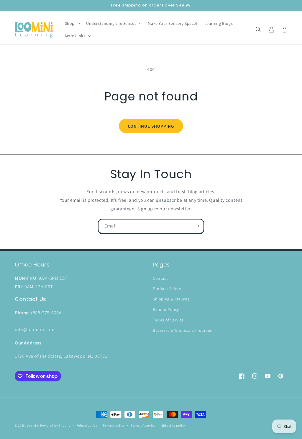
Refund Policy (166, 309)
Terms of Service (168, 320)
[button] (72, 23)
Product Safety (167, 288)
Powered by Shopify (55, 425)
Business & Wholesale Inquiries (182, 330)
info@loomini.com (35, 329)
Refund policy (86, 425)
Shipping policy (173, 425)
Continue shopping (151, 126)
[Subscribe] (197, 226)
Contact (160, 278)
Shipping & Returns (171, 299)
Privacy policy (114, 425)
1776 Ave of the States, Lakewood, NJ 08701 (61, 356)
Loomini (33, 425)
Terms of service (143, 425)
